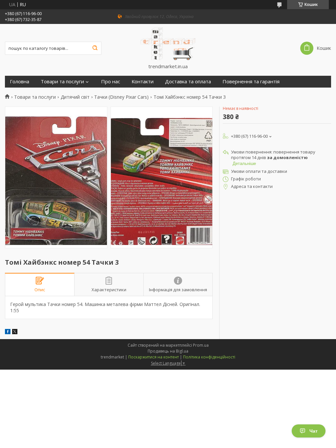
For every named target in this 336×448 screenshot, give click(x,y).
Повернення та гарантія (251, 81)
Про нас (110, 81)
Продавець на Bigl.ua (168, 351)
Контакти (143, 81)
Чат (313, 431)
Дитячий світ (75, 97)
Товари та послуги (62, 81)
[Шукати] (94, 48)
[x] (14, 332)
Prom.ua (201, 345)
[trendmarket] (168, 43)
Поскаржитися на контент (153, 357)
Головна (19, 81)
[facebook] (7, 332)
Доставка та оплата (188, 81)
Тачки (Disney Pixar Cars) (121, 97)
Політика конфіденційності (209, 357)
